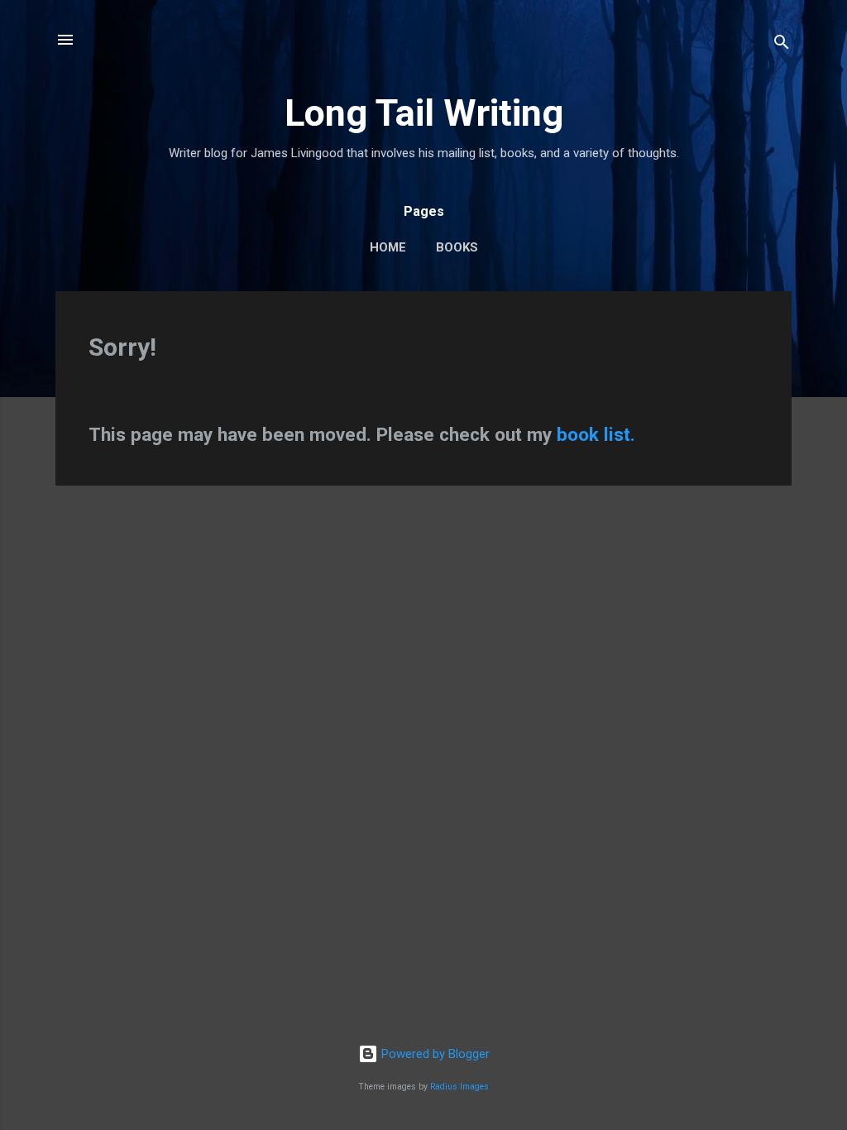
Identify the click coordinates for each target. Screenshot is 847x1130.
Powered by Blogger (434, 1053)
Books (457, 247)
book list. (596, 434)
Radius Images (459, 1086)
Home (388, 247)
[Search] (782, 45)
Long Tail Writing (424, 113)
